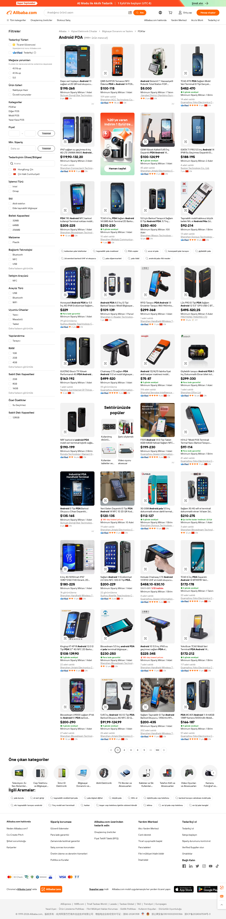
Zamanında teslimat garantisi (65, 841)
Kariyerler (11, 847)
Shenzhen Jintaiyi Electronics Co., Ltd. (157, 170)
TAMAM (46, 133)
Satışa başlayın (189, 834)
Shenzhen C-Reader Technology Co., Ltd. (117, 317)
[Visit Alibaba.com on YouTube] (211, 866)
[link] (221, 887)
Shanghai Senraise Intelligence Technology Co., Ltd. (157, 392)
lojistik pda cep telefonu (158, 798)
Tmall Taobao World (97, 904)
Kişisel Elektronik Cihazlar (84, 31)
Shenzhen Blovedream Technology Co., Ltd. (77, 232)
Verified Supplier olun (193, 847)
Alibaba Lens (24, 889)
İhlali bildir (143, 860)
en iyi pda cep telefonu (172, 805)
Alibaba (62, 31)
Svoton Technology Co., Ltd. (195, 168)
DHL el (134, 798)
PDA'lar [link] (141, 31)
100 (157, 750)
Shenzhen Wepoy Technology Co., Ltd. (157, 235)
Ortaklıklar (187, 853)
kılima (149, 805)
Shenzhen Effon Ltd (191, 392)
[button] (130, 13)
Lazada (113, 904)
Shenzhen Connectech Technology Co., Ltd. (77, 168)
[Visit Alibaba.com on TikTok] (217, 866)
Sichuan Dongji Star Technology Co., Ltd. (77, 95)
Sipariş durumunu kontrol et (196, 841)
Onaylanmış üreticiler (105, 832)
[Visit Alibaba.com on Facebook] (184, 866)
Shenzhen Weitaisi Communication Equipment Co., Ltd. (117, 239)
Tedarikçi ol (188, 828)
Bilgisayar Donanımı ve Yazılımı (117, 31)
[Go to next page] (164, 750)
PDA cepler (133, 251)
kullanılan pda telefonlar (75, 251)
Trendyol (148, 904)
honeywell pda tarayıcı (178, 251)
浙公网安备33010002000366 (167, 914)
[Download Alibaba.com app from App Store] (184, 889)
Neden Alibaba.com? (17, 828)
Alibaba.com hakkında (19, 821)
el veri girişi (38, 798)
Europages (161, 904)
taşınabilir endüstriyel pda (66, 798)
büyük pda (117, 798)
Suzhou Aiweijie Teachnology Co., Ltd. (77, 323)
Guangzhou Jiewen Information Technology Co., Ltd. (117, 390)
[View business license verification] (142, 914)
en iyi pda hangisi (200, 805)
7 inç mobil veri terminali (63, 805)
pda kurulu (19, 798)
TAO (139, 904)
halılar (87, 805)
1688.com (79, 904)
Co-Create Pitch (15, 834)
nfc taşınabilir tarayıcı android (28, 805)
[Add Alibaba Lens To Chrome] (51, 889)
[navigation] (32, 391)
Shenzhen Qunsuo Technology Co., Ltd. (198, 236)
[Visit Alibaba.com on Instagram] (204, 866)
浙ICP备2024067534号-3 (197, 914)
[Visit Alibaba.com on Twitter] (197, 866)
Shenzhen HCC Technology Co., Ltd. (117, 99)
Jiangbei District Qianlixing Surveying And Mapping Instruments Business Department (157, 95)
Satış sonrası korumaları (62, 847)
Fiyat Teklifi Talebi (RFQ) (106, 838)
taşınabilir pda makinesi (107, 251)
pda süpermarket (114, 258)
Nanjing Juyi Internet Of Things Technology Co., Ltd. (77, 390)
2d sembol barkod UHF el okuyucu (80, 258)
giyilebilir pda (205, 251)
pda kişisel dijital (95, 798)
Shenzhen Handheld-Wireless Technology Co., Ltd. (157, 321)
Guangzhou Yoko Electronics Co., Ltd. (198, 102)
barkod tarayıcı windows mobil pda (195, 798)
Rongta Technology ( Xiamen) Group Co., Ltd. (77, 454)
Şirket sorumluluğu (16, 841)
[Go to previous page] (111, 750)
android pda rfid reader (159, 258)
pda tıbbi (135, 258)
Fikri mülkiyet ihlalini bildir (151, 853)
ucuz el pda (153, 251)
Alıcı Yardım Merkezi (148, 828)
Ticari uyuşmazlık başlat (150, 841)
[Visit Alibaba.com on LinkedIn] (191, 866)
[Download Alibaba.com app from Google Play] (208, 889)
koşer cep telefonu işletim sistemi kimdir (118, 805)
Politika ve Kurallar (59, 860)
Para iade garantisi (59, 834)
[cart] (171, 13)
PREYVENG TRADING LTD (194, 317)
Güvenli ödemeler (59, 828)
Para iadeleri (144, 847)
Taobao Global (126, 904)
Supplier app (96, 889)
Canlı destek (144, 834)
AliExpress (66, 904)
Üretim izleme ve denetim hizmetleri (68, 853)
